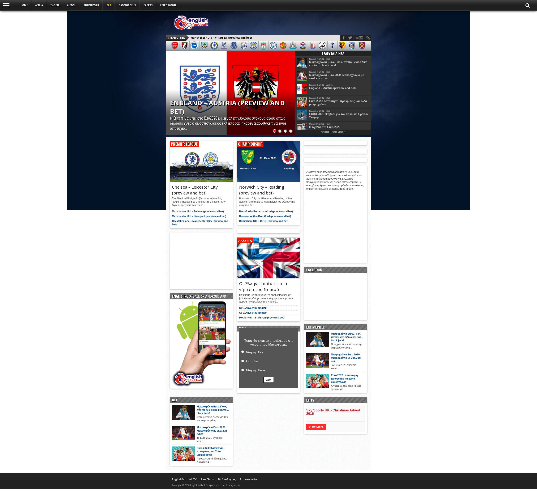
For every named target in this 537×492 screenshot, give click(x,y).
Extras (148, 5)
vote (268, 379)
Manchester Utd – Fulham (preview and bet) (198, 211)
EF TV (310, 400)
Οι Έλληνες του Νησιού (253, 308)
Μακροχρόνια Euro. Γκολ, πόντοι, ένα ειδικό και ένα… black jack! (338, 63)
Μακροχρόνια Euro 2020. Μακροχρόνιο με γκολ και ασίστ (336, 76)
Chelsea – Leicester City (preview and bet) (219, 37)
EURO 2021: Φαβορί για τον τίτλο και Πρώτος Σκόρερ (339, 115)
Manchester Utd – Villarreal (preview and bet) (222, 107)
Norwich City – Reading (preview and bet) (261, 190)
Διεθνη (71, 5)
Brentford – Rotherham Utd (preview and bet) (266, 211)
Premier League (184, 144)
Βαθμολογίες (227, 479)
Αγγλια (39, 5)
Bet (109, 5)
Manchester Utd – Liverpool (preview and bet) (199, 216)
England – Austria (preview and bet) (332, 88)
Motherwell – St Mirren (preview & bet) (261, 317)
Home (24, 5)
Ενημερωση (91, 5)
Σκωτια (54, 5)
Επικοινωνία (168, 5)
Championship (250, 144)
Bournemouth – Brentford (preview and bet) (265, 216)
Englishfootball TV (184, 479)
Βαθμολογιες (127, 5)
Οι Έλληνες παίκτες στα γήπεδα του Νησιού (263, 286)
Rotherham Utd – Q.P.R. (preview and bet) (263, 221)
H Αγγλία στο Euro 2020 (324, 127)
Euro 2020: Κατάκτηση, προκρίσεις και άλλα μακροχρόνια (338, 102)
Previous (170, 88)
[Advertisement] (292, 22)
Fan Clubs (207, 479)
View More (316, 426)
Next (290, 88)
